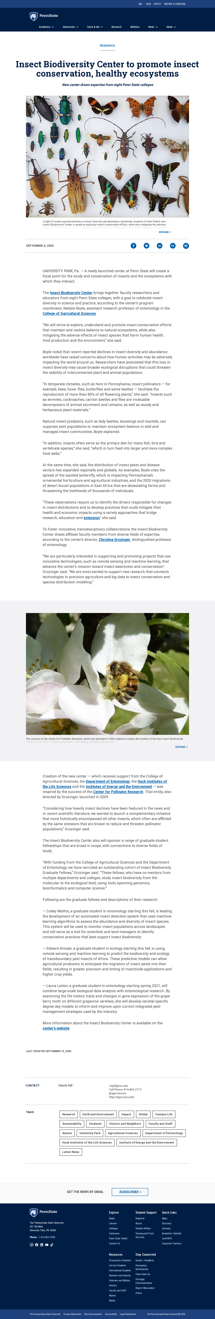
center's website (56, 1028)
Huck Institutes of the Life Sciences (87, 1142)
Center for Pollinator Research (118, 792)
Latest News (70, 1152)
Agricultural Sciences (123, 1133)
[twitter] (146, 246)
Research (107, 45)
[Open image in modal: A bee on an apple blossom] (107, 674)
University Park (89, 1133)
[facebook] (133, 246)
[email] (173, 246)
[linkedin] (159, 246)
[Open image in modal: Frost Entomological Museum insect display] (107, 157)
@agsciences (117, 1093)
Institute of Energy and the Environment (146, 1142)
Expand (164, 232)
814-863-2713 (132, 1089)
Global (143, 1114)
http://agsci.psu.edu (121, 1097)
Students (95, 1123)
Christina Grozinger (114, 540)
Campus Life (164, 1114)
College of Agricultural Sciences (69, 313)
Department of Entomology (108, 781)
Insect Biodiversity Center (71, 293)
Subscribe (128, 1192)
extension (91, 518)
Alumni (67, 1133)
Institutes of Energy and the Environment (119, 787)
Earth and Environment (98, 1114)
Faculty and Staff (161, 1123)
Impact (126, 1114)
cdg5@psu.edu (118, 1085)
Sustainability (72, 1123)
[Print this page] (186, 246)
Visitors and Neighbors (125, 1123)
